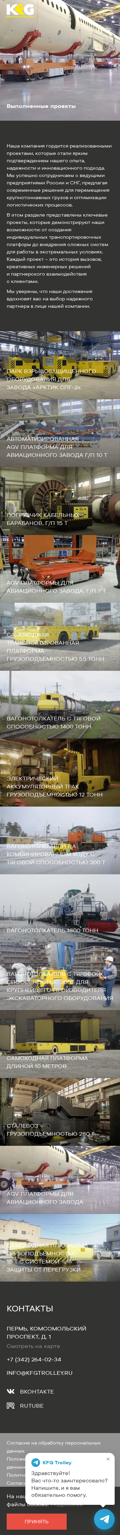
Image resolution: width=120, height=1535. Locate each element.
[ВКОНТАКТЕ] (11, 1392)
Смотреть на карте (33, 1346)
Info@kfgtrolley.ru (40, 1372)
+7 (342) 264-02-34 (34, 1359)
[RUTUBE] (11, 1406)
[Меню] (106, 11)
